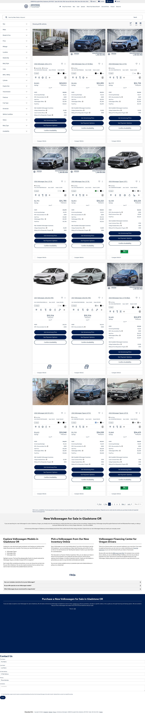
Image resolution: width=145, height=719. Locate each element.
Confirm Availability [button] (50, 130)
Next (123, 504)
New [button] (74, 6)
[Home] (60, 6)
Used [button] (78, 6)
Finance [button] (112, 6)
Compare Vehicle (41, 141)
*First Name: (2, 659)
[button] (66, 42)
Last (129, 504)
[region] (50, 103)
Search (135, 17)
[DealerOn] (29, 712)
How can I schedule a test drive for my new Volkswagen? (19, 582)
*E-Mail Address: (3, 671)
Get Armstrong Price (50, 120)
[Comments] (65, 77)
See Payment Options (50, 125)
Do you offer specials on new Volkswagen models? (17, 585)
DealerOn (46, 712)
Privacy (54, 712)
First (99, 504)
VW (75, 609)
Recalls (101, 712)
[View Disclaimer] (49, 77)
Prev (105, 504)
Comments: (2, 683)
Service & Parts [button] (105, 6)
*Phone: (2, 677)
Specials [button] (83, 6)
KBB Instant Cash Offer (118, 553)
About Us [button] (118, 6)
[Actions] (65, 63)
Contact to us (75, 603)
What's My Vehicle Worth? (93, 6)
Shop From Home (66, 6)
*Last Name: (2, 665)
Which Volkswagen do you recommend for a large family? (19, 589)
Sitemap (50, 712)
